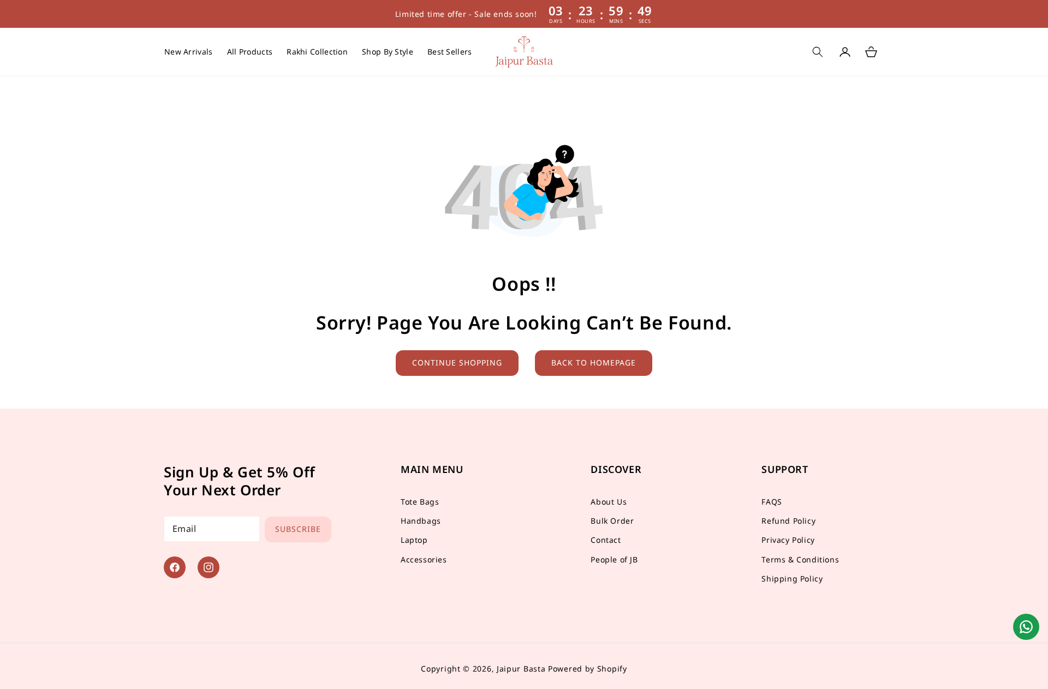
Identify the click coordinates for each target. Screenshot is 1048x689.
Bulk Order (612, 521)
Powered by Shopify (587, 668)
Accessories (424, 559)
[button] (387, 52)
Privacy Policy (787, 540)
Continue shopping (457, 362)
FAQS (771, 501)
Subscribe (298, 529)
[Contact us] (1026, 627)
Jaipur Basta (521, 668)
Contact (606, 540)
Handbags (421, 521)
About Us (609, 501)
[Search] (818, 52)
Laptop (414, 540)
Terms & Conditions (800, 559)
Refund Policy (788, 521)
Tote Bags (420, 501)
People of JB (614, 559)
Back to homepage (593, 362)
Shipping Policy (792, 578)
